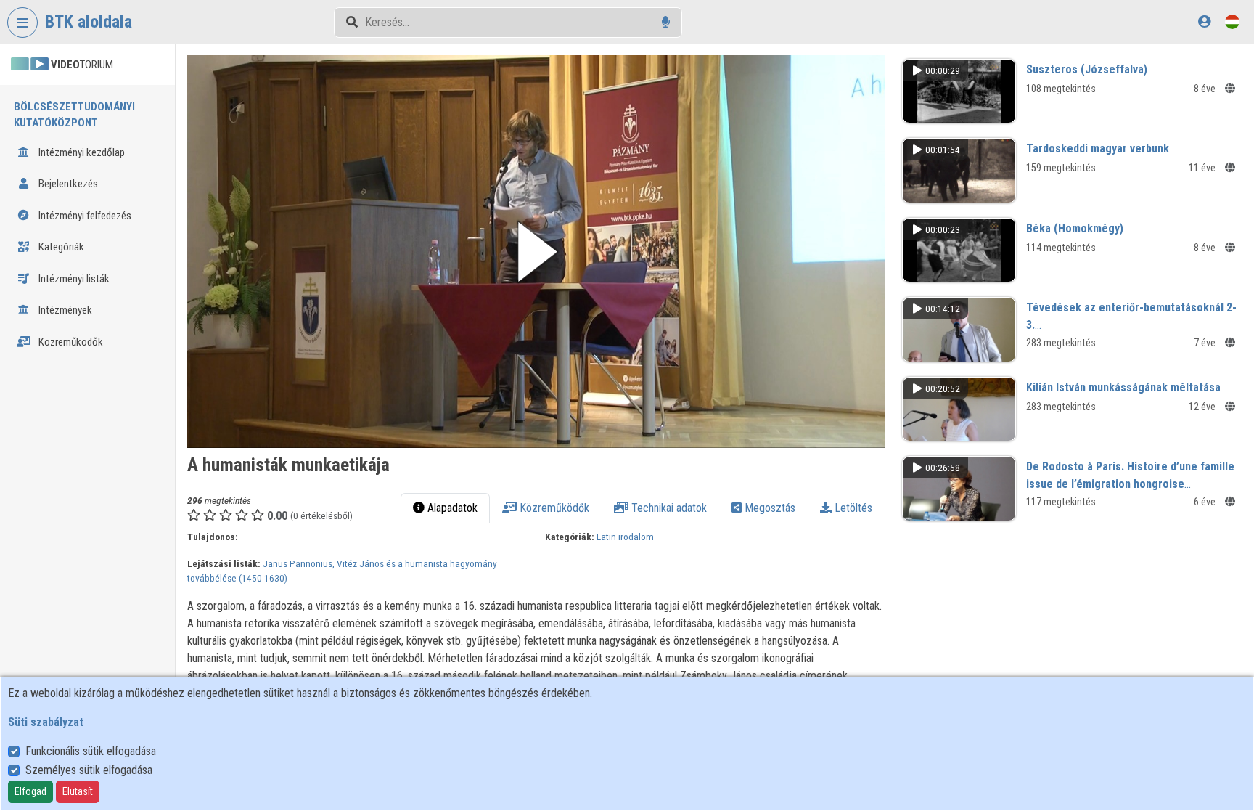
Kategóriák (60, 246)
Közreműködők (69, 342)
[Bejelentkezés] (1204, 21)
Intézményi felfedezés (83, 215)
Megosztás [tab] (768, 508)
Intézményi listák (73, 278)
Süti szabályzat (45, 722)
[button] (536, 251)
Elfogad (30, 791)
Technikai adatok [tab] (667, 508)
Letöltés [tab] (852, 508)
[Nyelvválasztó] (1232, 21)
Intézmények (64, 310)
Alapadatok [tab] (451, 508)
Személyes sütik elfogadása (88, 770)
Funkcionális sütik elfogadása (90, 751)
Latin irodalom (625, 536)
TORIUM (82, 64)
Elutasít (77, 791)
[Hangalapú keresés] (666, 22)
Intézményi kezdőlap (80, 152)
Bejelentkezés (67, 183)
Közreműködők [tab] (553, 508)
